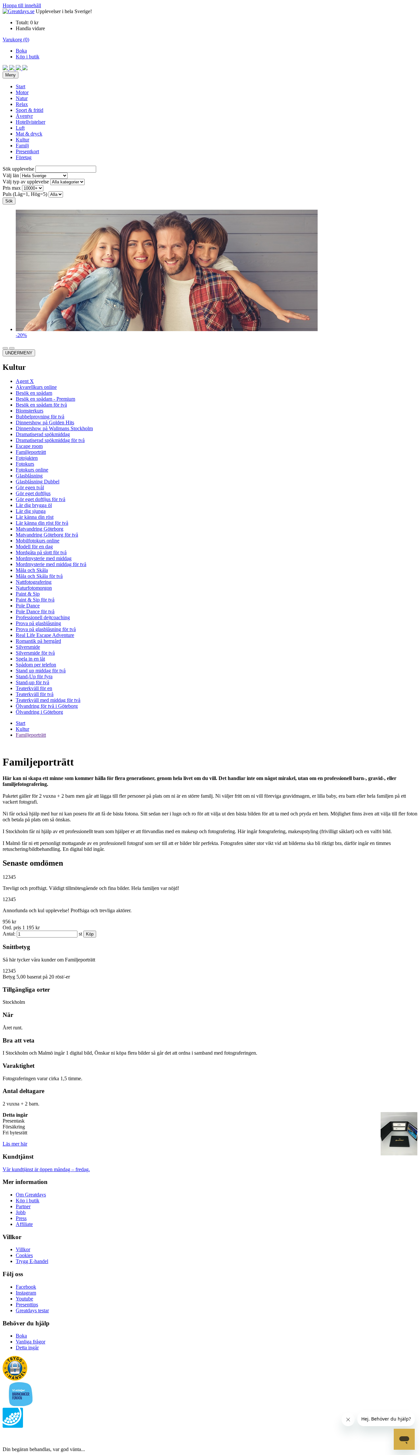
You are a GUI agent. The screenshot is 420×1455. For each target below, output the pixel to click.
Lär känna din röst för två (42, 523)
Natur (22, 98)
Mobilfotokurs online (37, 540)
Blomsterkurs (29, 410)
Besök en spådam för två (41, 405)
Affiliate (24, 1224)
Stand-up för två (32, 682)
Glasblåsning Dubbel (37, 481)
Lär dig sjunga (31, 511)
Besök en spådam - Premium (45, 399)
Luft (20, 128)
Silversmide (28, 647)
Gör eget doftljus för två (40, 499)
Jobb (21, 1212)
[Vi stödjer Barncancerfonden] (21, 1404)
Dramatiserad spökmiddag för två (50, 440)
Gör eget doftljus (33, 493)
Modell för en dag (34, 546)
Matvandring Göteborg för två (47, 535)
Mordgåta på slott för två (41, 552)
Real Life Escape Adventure (45, 635)
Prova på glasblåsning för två (46, 629)
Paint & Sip (28, 594)
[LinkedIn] (25, 68)
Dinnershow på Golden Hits (45, 422)
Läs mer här (15, 1144)
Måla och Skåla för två (39, 576)
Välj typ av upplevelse (26, 181)
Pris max (12, 188)
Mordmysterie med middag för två (51, 564)
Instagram (26, 1293)
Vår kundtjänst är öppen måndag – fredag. (46, 1169)
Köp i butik (27, 56)
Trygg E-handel (32, 1261)
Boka (21, 50)
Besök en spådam (34, 393)
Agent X (25, 381)
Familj (22, 145)
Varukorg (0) (16, 39)
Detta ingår (27, 1347)
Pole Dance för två (35, 611)
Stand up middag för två (41, 670)
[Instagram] (12, 68)
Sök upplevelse (18, 169)
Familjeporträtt (31, 452)
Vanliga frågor (30, 1341)
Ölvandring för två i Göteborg (47, 706)
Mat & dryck (29, 134)
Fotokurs (25, 464)
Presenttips (27, 1304)
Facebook (26, 1287)
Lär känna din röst (34, 517)
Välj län (11, 175)
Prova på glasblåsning (38, 623)
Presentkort (27, 151)
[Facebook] (6, 68)
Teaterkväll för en (34, 688)
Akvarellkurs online (36, 387)
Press (21, 1218)
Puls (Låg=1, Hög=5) (25, 194)
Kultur (22, 139)
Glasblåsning (29, 475)
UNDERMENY (18, 352)
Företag (24, 157)
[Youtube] (19, 68)
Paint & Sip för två (35, 599)
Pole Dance (28, 605)
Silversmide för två (35, 653)
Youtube (24, 1298)
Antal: (9, 934)
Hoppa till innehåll (22, 5)
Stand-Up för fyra (34, 676)
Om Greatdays (31, 1194)
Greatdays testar (32, 1310)
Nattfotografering (34, 582)
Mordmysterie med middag (44, 558)
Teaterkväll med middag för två (48, 700)
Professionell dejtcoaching (43, 617)
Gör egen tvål (30, 487)
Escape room (29, 446)
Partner (23, 1206)
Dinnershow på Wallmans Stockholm (54, 428)
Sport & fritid (29, 110)
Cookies (24, 1255)
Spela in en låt (30, 659)
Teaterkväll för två (34, 694)
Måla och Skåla (32, 570)
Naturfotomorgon (34, 588)
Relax (22, 104)
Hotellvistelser (30, 122)
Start (20, 86)
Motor (22, 92)
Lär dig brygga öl (34, 505)
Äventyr (24, 116)
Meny (10, 75)
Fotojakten (27, 458)
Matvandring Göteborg (39, 529)
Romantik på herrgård (38, 641)
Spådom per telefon (36, 664)
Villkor (23, 1249)
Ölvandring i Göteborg (39, 712)
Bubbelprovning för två (40, 416)
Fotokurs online (32, 470)
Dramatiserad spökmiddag (43, 434)
